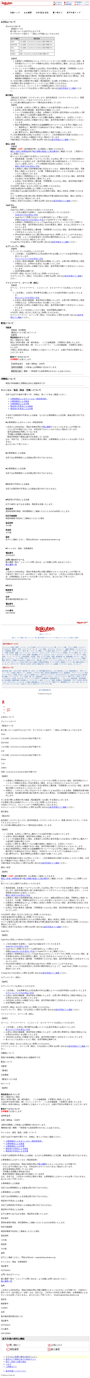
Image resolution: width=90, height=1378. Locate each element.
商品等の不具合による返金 (21, 406)
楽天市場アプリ (43, 638)
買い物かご (14, 1345)
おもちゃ (47, 655)
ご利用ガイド (11, 1367)
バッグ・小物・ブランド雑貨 (67, 647)
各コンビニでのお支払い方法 (27, 298)
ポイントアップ (73, 660)
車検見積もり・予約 (76, 671)
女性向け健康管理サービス (54, 673)
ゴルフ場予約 (57, 671)
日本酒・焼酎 (13, 653)
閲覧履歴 (14, 1349)
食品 (53, 651)
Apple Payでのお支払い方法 (26, 215)
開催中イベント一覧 (68, 662)
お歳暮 (55, 664)
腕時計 (14, 649)
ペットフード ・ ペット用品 (13, 658)
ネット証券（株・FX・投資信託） (31, 676)
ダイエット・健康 (62, 649)
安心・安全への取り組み (16, 1362)
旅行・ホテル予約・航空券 (18, 671)
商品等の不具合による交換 (21, 409)
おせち (70, 664)
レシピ (66, 671)
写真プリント (21, 673)
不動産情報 (67, 680)
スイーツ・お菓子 (62, 651)
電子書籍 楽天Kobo (45, 671)
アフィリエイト (14, 676)
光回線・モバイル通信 (70, 653)
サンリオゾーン (13, 662)
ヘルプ (8, 1364)
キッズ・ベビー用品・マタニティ (43, 649)
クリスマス (63, 664)
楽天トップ (15, 638)
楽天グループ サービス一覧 (42, 684)
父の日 (28, 664)
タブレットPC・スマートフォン (51, 653)
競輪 (6, 676)
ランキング (64, 638)
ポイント (67, 658)
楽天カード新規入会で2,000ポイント (21, 1359)
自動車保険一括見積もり (20, 680)
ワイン (21, 653)
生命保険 (7, 680)
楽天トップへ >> (45, 634)
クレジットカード (61, 676)
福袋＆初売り (80, 662)
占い (69, 682)
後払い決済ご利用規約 (19, 151)
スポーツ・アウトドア (32, 658)
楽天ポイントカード (48, 675)
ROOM (79, 680)
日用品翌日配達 (43, 662)
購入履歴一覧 (11, 565)
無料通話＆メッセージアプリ (41, 682)
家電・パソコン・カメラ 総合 (25, 647)
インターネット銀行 (36, 680)
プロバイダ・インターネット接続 (19, 682)
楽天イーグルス (26, 684)
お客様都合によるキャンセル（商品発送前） (29, 399)
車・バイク (30, 651)
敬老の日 (41, 664)
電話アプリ (56, 682)
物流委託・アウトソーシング (74, 673)
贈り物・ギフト (42, 660)
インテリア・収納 (79, 655)
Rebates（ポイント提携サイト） (29, 675)
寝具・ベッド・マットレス (11, 656)
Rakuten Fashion (76, 675)
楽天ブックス (57, 658)
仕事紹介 (59, 680)
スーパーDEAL (54, 638)
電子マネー (72, 676)
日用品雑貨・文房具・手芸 (31, 656)
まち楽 (21, 662)
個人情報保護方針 (45, 690)
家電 (16, 655)
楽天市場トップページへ (16, 1371)
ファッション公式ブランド (58, 660)
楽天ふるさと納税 (31, 662)
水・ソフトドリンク (76, 651)
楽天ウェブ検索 (11, 660)
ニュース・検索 (49, 680)
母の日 (23, 664)
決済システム (81, 676)
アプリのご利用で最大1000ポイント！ (22, 1357)
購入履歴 (47, 427)
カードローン (49, 676)
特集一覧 (23, 638)
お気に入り (56, 1345)
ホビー (54, 655)
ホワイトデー (15, 664)
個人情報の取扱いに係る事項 (45, 151)
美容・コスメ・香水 (19, 651)
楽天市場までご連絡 (67, 88)
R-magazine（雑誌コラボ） (27, 660)
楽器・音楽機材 (32, 655)
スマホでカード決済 (9, 678)
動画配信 (64, 682)
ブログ (74, 680)
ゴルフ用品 (44, 658)
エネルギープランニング (25, 678)
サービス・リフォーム (64, 655)
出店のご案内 (73, 638)
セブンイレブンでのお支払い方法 (29, 259)
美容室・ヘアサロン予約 (35, 673)
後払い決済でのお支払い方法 (27, 166)
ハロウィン (48, 664)
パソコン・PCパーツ (32, 653)
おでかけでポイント (62, 675)
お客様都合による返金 (19, 401)
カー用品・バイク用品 (43, 651)
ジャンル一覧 (32, 638)
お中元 (34, 664)
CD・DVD (22, 655)
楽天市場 (5, 671)
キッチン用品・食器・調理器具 (51, 656)
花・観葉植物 (67, 656)
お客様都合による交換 (19, 404)
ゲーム (41, 655)
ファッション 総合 (8, 647)
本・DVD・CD (33, 671)
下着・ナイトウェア (24, 649)
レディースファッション (45, 647)
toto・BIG (75, 682)
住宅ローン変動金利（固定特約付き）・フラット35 (52, 678)
